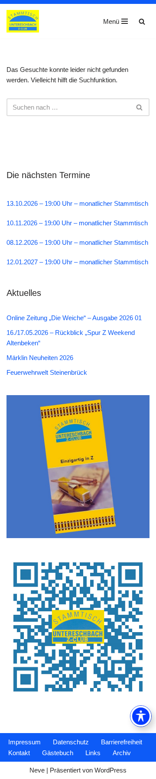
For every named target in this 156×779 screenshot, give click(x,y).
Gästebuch (57, 752)
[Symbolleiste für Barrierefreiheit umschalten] (140, 716)
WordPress (110, 770)
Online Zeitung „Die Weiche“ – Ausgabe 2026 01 (74, 317)
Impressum (24, 742)
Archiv (122, 752)
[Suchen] (142, 21)
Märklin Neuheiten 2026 (39, 357)
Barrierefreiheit (121, 742)
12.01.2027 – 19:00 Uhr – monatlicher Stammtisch (77, 262)
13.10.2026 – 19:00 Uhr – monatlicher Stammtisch (77, 203)
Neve (37, 770)
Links (93, 752)
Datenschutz (71, 742)
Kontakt (19, 752)
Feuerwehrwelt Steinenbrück (46, 372)
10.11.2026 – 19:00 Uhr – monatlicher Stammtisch (77, 223)
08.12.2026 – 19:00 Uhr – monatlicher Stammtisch (77, 242)
